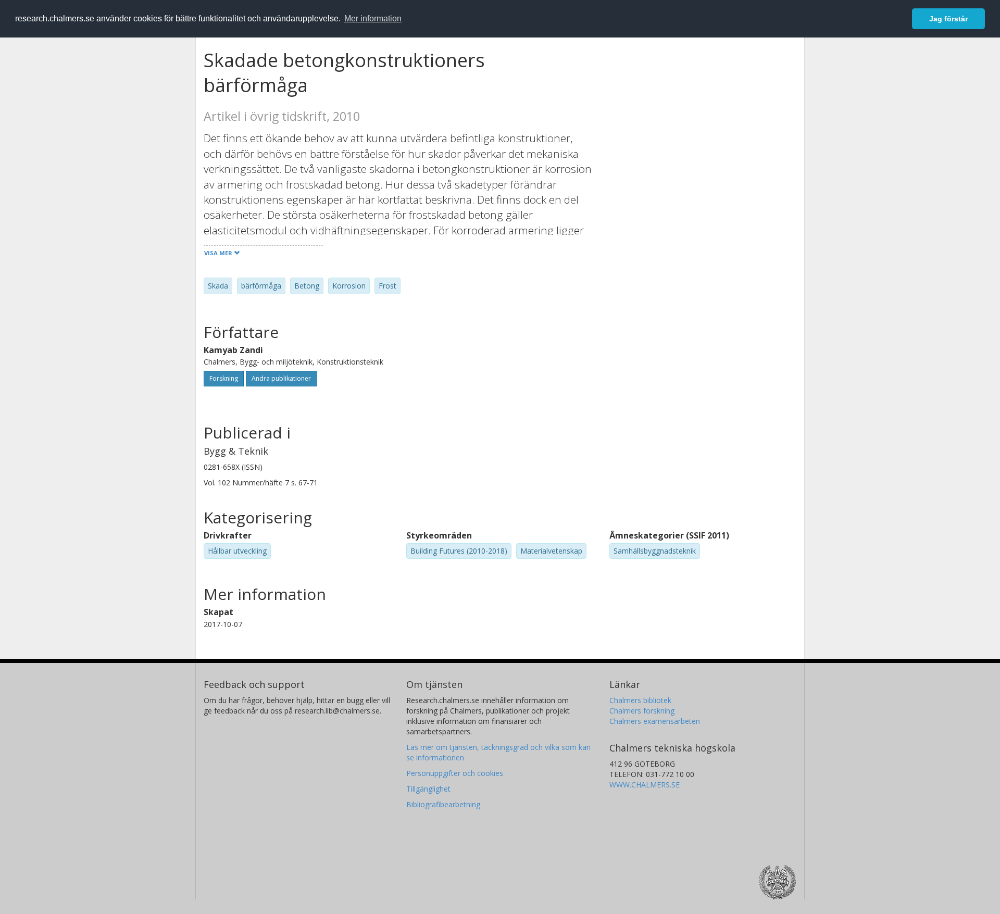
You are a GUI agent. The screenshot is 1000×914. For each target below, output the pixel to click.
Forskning (223, 378)
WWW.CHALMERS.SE (644, 785)
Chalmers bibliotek (640, 700)
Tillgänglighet (428, 789)
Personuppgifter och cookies (454, 773)
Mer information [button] (373, 18)
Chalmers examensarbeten (654, 721)
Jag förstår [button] (948, 19)
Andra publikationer (281, 378)
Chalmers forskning (641, 711)
